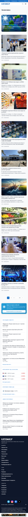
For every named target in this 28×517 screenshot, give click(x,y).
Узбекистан (4, 447)
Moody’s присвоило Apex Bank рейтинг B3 (12, 329)
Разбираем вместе (22, 1)
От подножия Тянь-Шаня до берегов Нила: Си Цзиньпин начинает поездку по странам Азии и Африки (14, 347)
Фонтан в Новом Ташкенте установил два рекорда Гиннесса (13, 427)
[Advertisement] (14, 515)
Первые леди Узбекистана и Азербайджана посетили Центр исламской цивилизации (13, 421)
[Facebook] (16, 501)
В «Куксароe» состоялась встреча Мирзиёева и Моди (14, 359)
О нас (2, 469)
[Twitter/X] (19, 501)
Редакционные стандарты (8, 480)
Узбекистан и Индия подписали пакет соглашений (12, 334)
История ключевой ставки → (9, 394)
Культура (3, 456)
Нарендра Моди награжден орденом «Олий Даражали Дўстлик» (13, 340)
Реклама (3, 478)
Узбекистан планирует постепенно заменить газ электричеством (13, 403)
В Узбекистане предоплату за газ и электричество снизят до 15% (11, 409)
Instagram (3, 487)
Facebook (3, 489)
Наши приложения (6, 476)
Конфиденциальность (7, 474)
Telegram (3, 485)
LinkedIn (3, 494)
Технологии (4, 454)
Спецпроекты (14, 1)
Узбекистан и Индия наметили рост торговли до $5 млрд (13, 324)
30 (19, 297)
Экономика (4, 449)
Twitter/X (3, 492)
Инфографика (7, 1)
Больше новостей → (7, 364)
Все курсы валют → (7, 382)
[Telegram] (8, 501)
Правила (3, 471)
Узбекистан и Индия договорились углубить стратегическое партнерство (13, 353)
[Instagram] (12, 501)
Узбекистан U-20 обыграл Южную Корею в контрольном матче (13, 415)
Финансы (3, 451)
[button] (23, 4)
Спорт (3, 458)
